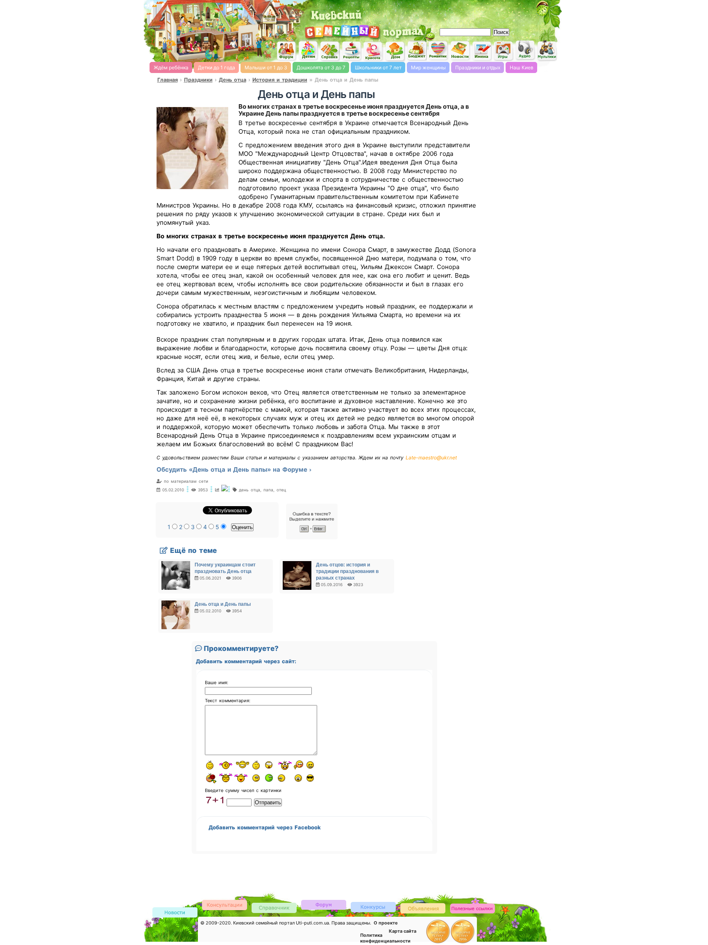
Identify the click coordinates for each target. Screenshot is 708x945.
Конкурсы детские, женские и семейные (373, 906)
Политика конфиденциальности (385, 938)
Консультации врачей (224, 904)
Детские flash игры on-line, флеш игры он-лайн (503, 50)
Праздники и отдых (477, 67)
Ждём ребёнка (171, 67)
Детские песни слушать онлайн (525, 50)
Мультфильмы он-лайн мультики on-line (547, 51)
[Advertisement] (464, 12)
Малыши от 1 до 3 (266, 67)
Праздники (198, 80)
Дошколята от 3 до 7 (321, 67)
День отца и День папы (223, 604)
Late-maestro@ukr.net (431, 457)
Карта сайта (402, 931)
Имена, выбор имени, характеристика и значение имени (482, 51)
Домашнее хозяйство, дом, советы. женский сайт (395, 51)
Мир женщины (428, 67)
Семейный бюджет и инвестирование (416, 50)
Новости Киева (174, 912)
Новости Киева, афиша (460, 51)
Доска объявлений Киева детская (422, 907)
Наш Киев (521, 67)
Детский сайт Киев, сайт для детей (308, 50)
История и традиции (279, 80)
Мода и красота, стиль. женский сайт (373, 51)
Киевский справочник (274, 907)
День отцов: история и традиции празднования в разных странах (347, 571)
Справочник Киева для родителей (330, 51)
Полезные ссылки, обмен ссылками (472, 908)
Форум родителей (323, 904)
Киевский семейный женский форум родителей (286, 51)
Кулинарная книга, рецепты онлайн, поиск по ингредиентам (351, 51)
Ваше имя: (216, 682)
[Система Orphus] (312, 537)
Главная (167, 80)
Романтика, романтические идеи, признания (438, 51)
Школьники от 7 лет (378, 67)
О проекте (386, 923)
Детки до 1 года (216, 67)
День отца (232, 80)
